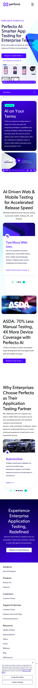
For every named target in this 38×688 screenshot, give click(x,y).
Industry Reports (9, 635)
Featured (6, 587)
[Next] (24, 282)
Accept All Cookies (17, 677)
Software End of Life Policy (12, 614)
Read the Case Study (13, 361)
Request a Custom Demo (18, 550)
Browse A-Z (7, 583)
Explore (9, 483)
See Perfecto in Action (11, 61)
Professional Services (10, 619)
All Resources (8, 657)
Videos (5, 639)
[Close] (33, 663)
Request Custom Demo (12, 56)
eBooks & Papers (9, 630)
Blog (4, 653)
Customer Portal (9, 610)
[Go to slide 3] (20, 282)
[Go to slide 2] (18, 282)
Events (5, 644)
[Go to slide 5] (22, 490)
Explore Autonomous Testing (16, 270)
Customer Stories (9, 598)
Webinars (6, 648)
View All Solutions (9, 571)
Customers (8, 594)
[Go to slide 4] (20, 490)
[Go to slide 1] (16, 282)
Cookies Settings (17, 682)
